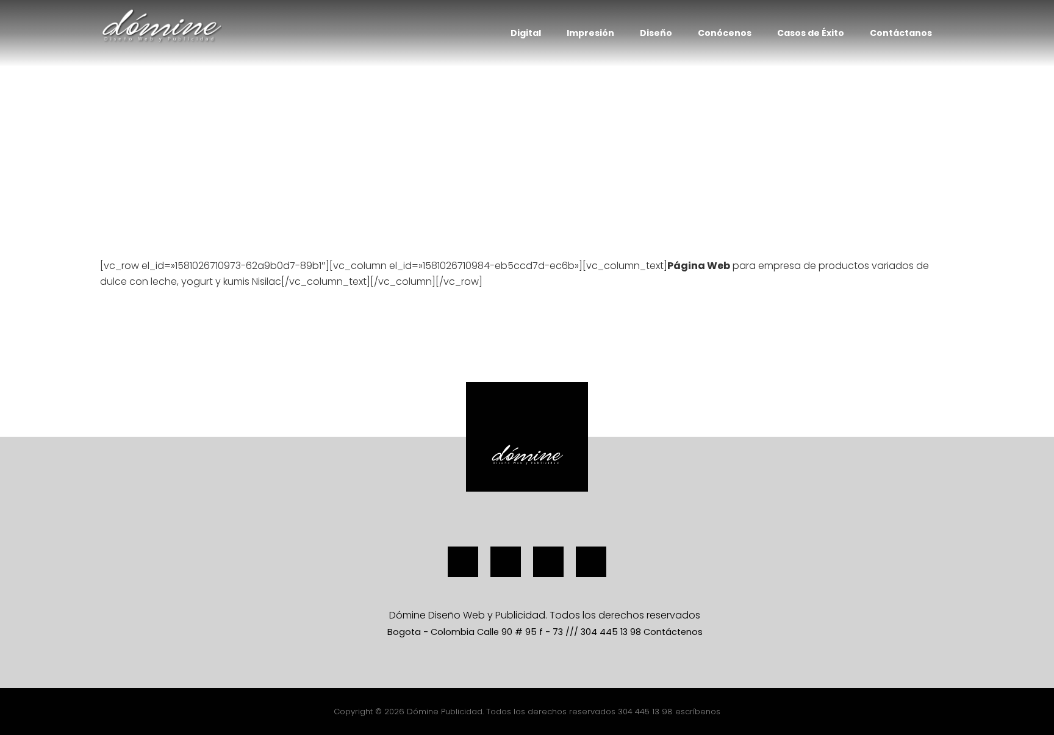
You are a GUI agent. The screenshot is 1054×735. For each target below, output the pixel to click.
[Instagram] (505, 562)
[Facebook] (463, 562)
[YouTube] (548, 562)
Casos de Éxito (810, 33)
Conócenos (724, 33)
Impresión (590, 33)
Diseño (656, 33)
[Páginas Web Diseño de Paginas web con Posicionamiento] (161, 26)
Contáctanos (901, 33)
